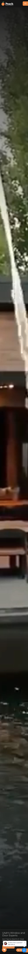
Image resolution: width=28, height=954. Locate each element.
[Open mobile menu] (25, 3)
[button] (14, 477)
